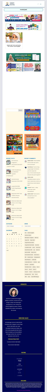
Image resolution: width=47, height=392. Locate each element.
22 (19, 243)
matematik (34, 259)
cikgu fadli (27, 240)
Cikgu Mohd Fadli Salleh (29, 244)
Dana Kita (37, 244)
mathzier (35, 262)
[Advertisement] (23, 87)
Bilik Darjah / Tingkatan (29, 237)
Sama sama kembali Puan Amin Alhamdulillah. (33, 195)
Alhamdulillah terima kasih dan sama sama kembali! (33, 162)
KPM (25, 257)
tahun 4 (34, 269)
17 (7, 243)
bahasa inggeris (31, 232)
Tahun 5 (26, 271)
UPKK (26, 276)
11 (9, 241)
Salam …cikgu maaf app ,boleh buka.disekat (32, 189)
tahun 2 (26, 269)
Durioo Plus (38, 247)
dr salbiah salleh (28, 247)
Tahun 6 (30, 271)
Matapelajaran (37, 257)
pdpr (39, 262)
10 (7, 241)
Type (33, 274)
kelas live (38, 249)
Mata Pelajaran (28, 259)
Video (29, 276)
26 (11, 246)
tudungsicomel (28, 274)
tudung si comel (37, 271)
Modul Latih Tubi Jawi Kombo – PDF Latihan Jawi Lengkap (14, 46)
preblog (34, 266)
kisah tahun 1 (36, 254)
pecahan (26, 264)
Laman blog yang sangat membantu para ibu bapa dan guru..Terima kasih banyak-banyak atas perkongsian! (34, 171)
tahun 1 (38, 266)
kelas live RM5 (27, 252)
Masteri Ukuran (30, 257)
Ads (25, 232)
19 (11, 243)
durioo (33, 247)
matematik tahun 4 (28, 262)
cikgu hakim (32, 240)
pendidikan (32, 264)
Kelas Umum (33, 252)
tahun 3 (30, 269)
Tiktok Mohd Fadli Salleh (13, 345)
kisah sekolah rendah (29, 254)
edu (34, 249)
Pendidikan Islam (28, 266)
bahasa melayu (28, 235)
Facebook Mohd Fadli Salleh (13, 342)
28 (16, 246)
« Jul (7, 250)
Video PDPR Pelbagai (35, 276)
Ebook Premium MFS (28, 249)
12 (11, 241)
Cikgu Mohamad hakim (29, 242)
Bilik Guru (36, 237)
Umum (36, 274)
